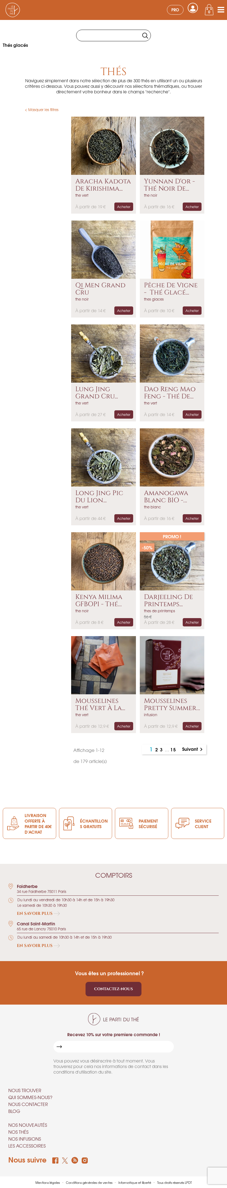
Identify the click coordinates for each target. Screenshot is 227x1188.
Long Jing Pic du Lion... (99, 497)
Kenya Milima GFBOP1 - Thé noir (98, 600)
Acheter (123, 206)
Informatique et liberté (135, 1182)
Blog (14, 1111)
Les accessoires (27, 1145)
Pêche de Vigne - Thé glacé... (171, 289)
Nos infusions (24, 1138)
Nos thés (18, 1132)
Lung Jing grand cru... (96, 393)
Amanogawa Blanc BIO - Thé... (166, 497)
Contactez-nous (113, 989)
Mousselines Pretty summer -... (170, 704)
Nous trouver (24, 1090)
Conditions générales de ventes (89, 1182)
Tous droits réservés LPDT (174, 1182)
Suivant (193, 749)
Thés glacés (15, 44)
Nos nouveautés (27, 1125)
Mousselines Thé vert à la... (100, 704)
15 (173, 749)
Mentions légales (48, 1182)
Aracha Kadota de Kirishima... (103, 185)
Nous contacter (28, 1104)
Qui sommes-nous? (30, 1097)
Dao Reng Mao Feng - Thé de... (170, 393)
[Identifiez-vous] (193, 8)
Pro (175, 9)
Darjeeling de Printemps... (168, 600)
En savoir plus (35, 913)
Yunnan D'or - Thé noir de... (169, 185)
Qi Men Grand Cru (100, 289)
